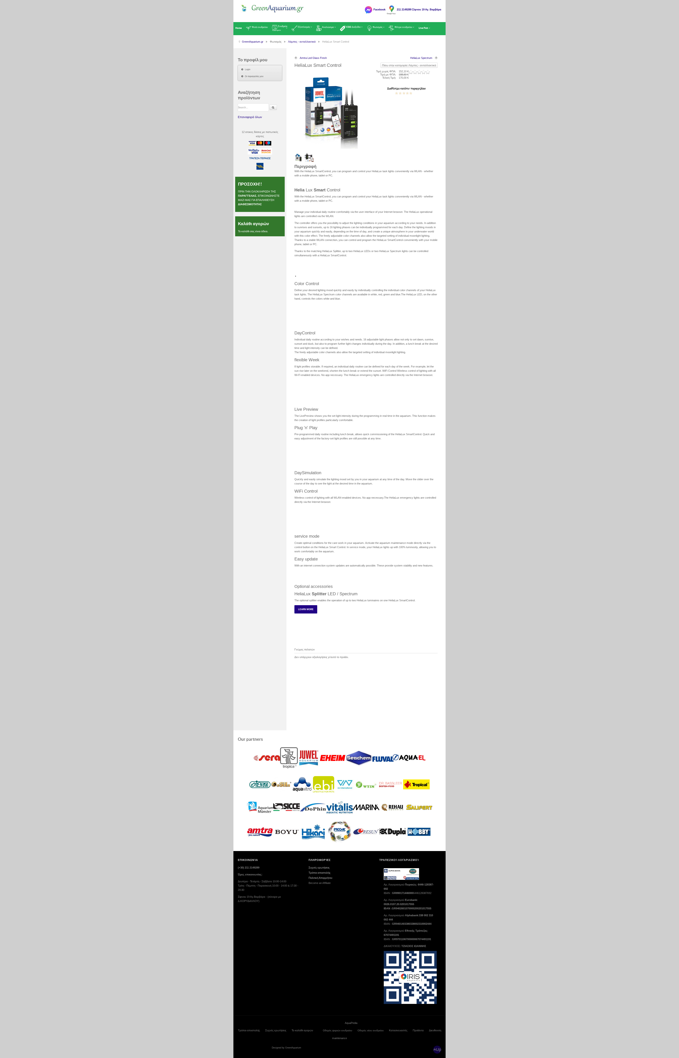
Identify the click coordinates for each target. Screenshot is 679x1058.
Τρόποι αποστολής (319, 872)
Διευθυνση (435, 1030)
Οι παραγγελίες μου (254, 76)
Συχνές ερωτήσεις (319, 867)
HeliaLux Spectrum (421, 57)
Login (247, 69)
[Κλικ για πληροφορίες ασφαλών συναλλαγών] (254, 151)
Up (438, 1049)
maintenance (339, 1038)
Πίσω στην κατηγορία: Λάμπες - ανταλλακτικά (409, 65)
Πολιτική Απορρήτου (320, 877)
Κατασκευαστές (398, 1030)
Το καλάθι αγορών (302, 1030)
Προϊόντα (418, 1030)
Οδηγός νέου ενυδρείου (371, 1030)
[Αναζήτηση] (273, 107)
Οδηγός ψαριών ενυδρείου (337, 1030)
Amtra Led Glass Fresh (313, 57)
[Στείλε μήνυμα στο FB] (368, 9)
